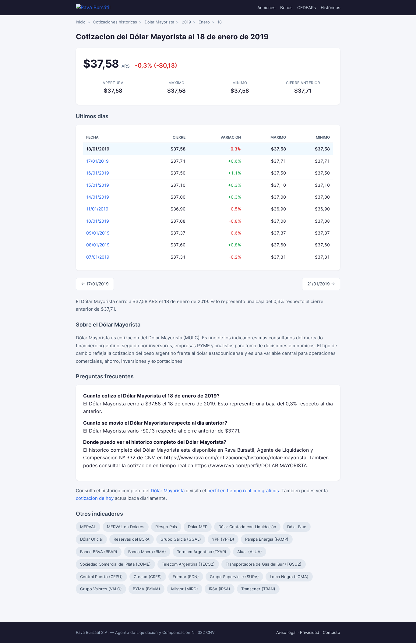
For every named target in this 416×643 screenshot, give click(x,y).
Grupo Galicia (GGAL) (180, 539)
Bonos (286, 7)
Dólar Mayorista (159, 21)
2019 (186, 21)
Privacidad (309, 632)
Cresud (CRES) (148, 576)
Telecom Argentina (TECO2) (188, 564)
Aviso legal (286, 632)
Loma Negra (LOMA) (289, 576)
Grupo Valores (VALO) (101, 588)
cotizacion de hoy (95, 498)
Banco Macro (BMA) (147, 551)
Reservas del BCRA (132, 539)
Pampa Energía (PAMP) (266, 539)
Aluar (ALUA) (249, 551)
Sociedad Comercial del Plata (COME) (115, 564)
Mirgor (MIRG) (184, 588)
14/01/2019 (97, 197)
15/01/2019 (97, 185)
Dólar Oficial (91, 539)
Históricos (330, 7)
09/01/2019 (98, 232)
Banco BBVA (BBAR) (98, 551)
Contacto (331, 632)
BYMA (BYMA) (146, 588)
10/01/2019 (97, 221)
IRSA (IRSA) (219, 588)
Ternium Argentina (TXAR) (201, 551)
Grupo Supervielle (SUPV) (234, 576)
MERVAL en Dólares (125, 526)
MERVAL (88, 526)
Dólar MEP (197, 526)
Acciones (266, 7)
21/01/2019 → (321, 283)
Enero (204, 21)
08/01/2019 (98, 244)
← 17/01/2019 (95, 283)
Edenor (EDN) (186, 576)
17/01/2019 (97, 161)
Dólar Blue (296, 526)
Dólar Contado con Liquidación (247, 526)
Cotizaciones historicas (115, 21)
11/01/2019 (97, 208)
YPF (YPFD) (223, 539)
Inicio (81, 21)
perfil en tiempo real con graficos (243, 490)
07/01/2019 (97, 257)
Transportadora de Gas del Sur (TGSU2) (263, 564)
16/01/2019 (97, 172)
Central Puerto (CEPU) (101, 576)
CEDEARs (306, 7)
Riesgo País (166, 526)
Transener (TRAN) (258, 588)
